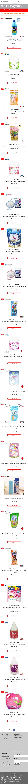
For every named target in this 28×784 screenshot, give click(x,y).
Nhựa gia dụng (18, 735)
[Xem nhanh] (14, 25)
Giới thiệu (5, 1)
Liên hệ (22, 1)
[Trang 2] (18, 730)
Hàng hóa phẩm (7, 9)
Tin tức (14, 1)
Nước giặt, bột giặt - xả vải (18, 9)
